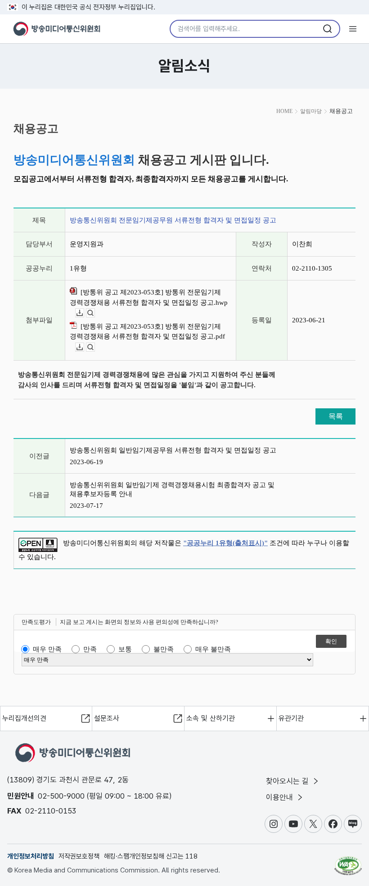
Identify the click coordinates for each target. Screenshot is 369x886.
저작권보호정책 (78, 856)
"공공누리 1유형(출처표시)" (225, 543)
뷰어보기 (94, 347)
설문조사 (106, 718)
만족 (90, 649)
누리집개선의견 (24, 718)
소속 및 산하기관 (210, 718)
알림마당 (311, 111)
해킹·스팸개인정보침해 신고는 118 (151, 856)
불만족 (163, 649)
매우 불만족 (213, 649)
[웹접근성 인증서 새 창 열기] (348, 861)
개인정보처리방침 (30, 856)
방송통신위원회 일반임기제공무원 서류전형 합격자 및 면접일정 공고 (173, 450)
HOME (284, 111)
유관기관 (291, 718)
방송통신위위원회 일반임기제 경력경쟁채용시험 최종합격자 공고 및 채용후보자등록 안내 (172, 489)
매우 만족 (47, 649)
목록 (335, 416)
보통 (125, 649)
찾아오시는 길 (288, 781)
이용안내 (280, 797)
